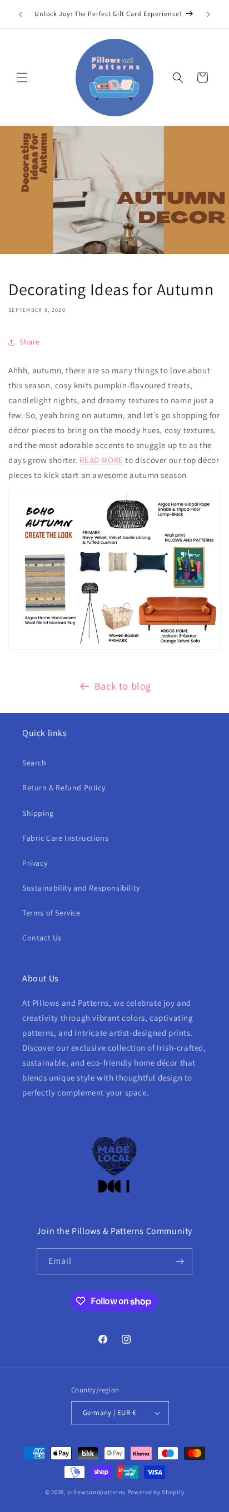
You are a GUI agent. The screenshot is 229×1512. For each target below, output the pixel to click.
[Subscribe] (179, 1261)
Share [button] (29, 342)
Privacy (34, 863)
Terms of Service (51, 913)
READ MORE (101, 460)
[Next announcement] (208, 14)
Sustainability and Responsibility (81, 888)
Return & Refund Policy (63, 788)
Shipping (38, 813)
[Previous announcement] (20, 14)
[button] (22, 77)
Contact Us (42, 938)
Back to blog (122, 686)
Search (34, 763)
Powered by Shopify (156, 1492)
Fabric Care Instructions (65, 838)
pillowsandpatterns (96, 1492)
